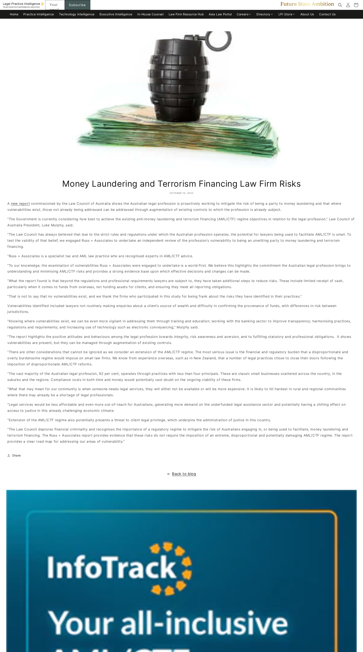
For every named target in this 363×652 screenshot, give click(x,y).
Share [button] (16, 455)
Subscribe (77, 5)
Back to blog (184, 474)
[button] (340, 5)
